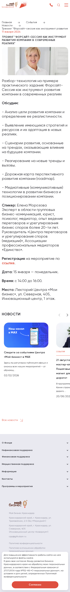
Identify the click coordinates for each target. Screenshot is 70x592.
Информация (9, 472)
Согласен (35, 584)
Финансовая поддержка (16, 457)
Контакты (7, 479)
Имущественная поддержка (18, 464)
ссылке (8, 263)
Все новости (10, 420)
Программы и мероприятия (17, 486)
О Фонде (7, 443)
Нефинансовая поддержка (17, 450)
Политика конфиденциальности (25, 543)
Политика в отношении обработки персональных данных (27, 549)
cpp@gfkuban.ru (17, 537)
